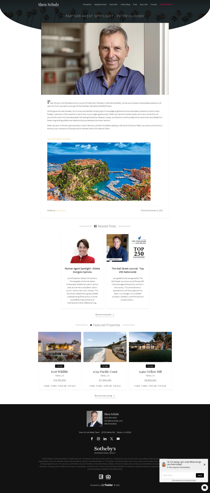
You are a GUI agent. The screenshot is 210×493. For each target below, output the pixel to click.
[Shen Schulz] (94, 419)
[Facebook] (92, 438)
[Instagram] (98, 438)
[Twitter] (111, 438)
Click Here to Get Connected (58, 139)
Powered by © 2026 (105, 485)
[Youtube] (118, 438)
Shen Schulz (111, 414)
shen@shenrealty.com (113, 420)
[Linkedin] (105, 438)
